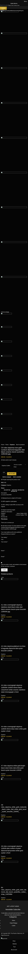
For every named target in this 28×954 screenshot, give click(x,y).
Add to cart (12, 473)
